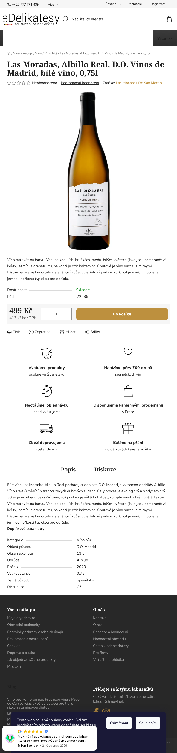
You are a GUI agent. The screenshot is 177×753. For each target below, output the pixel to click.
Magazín (14, 666)
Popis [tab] (68, 469)
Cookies (13, 645)
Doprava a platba (21, 652)
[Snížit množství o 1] (44, 314)
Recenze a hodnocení (110, 632)
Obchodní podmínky (23, 624)
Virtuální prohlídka (108, 659)
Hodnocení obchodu (109, 638)
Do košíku (122, 314)
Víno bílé (84, 540)
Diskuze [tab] (105, 469)
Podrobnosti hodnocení (80, 82)
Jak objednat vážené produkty (31, 659)
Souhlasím (148, 723)
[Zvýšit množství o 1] (68, 314)
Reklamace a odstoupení (27, 638)
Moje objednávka (21, 617)
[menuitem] (21, 38)
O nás (98, 624)
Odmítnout (119, 723)
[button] (96, 726)
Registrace (158, 4)
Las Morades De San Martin (139, 82)
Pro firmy (100, 652)
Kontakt (99, 617)
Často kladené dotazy (111, 645)
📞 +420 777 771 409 (23, 4)
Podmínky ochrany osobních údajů (35, 632)
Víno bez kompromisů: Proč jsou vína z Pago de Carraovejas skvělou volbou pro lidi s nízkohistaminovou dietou (43, 704)
